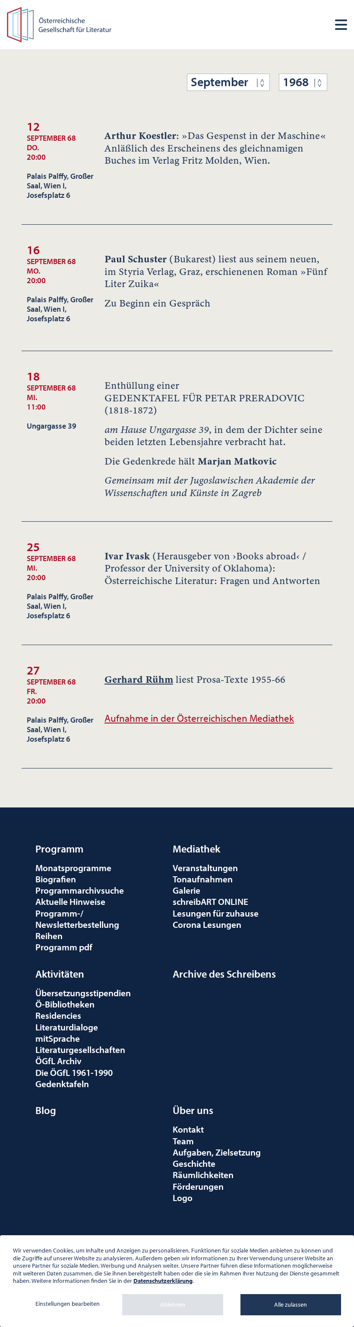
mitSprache (57, 1038)
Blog (45, 1110)
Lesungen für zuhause (216, 913)
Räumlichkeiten (203, 1174)
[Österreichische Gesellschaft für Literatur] (60, 23)
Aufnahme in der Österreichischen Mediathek (199, 718)
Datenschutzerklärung (163, 1281)
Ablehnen (172, 1304)
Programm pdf (63, 946)
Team (183, 1140)
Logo (183, 1197)
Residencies (58, 1015)
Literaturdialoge (66, 1027)
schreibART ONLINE (210, 901)
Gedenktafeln (62, 1083)
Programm (59, 848)
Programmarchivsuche (79, 890)
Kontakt (188, 1129)
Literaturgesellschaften (80, 1049)
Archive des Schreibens (224, 973)
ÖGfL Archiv (58, 1060)
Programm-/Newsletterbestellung (77, 918)
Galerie (186, 890)
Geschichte (194, 1163)
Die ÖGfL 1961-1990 (74, 1072)
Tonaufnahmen (203, 879)
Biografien (55, 879)
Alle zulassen (290, 1304)
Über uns (193, 1110)
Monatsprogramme (73, 867)
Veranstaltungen (205, 867)
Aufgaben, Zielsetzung (217, 1152)
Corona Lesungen (207, 924)
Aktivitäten (59, 973)
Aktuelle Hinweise (70, 901)
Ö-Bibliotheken (65, 1004)
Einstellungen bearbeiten (67, 1304)
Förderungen (198, 1186)
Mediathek (196, 848)
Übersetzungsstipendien (83, 992)
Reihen (49, 935)
